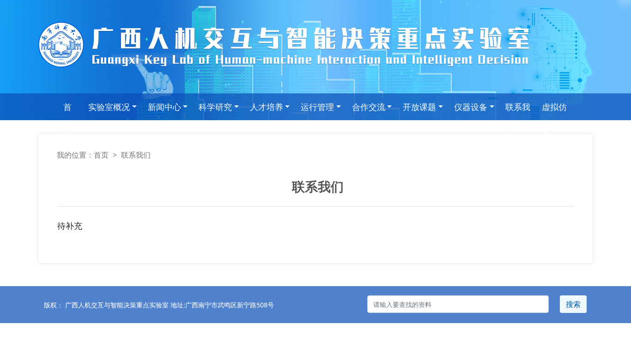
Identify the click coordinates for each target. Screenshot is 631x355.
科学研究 (215, 106)
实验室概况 (109, 106)
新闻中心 (164, 106)
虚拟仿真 (554, 110)
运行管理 (317, 106)
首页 (101, 155)
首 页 (67, 110)
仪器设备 (470, 106)
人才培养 (266, 106)
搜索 (573, 304)
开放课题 (419, 106)
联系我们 (517, 110)
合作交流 (368, 106)
